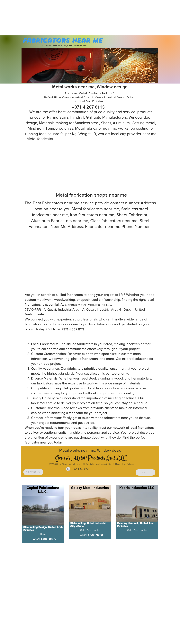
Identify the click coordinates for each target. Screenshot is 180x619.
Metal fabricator (88, 128)
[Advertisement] (21, 17)
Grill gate (93, 117)
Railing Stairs (58, 117)
